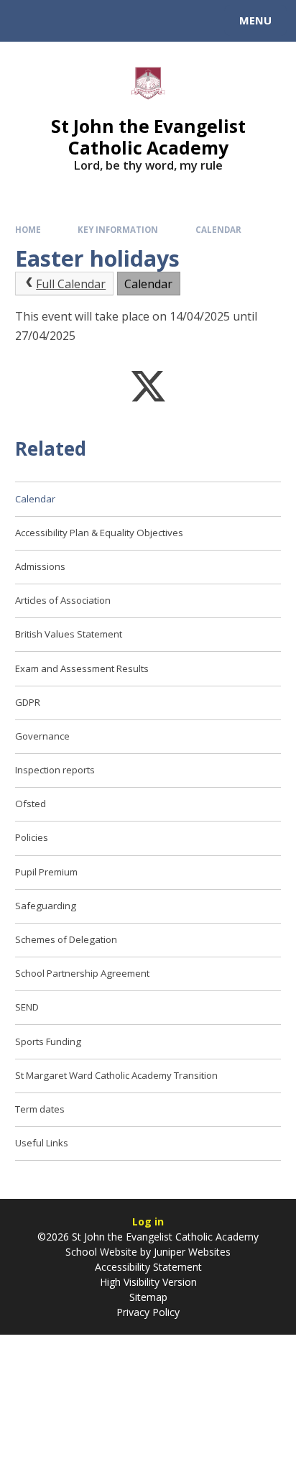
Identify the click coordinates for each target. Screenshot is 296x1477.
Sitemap (148, 1297)
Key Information (118, 229)
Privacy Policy (148, 1312)
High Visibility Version (148, 1282)
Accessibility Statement (148, 1267)
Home (28, 229)
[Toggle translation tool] (63, 21)
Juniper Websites (192, 1252)
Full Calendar (71, 284)
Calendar (218, 229)
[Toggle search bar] (27, 21)
